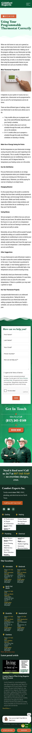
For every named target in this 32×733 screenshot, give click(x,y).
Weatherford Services (22, 620)
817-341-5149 (21, 473)
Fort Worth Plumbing (21, 573)
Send (16, 398)
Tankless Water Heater (8, 541)
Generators (21, 546)
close (29, 714)
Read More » (7, 708)
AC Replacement (9, 519)
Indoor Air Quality (7, 529)
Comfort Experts (7, 4)
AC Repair (7, 521)
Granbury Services (8, 641)
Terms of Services (23, 378)
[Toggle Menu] (28, 4)
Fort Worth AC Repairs (8, 620)
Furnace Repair (22, 519)
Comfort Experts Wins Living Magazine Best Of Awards (16, 677)
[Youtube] (8, 509)
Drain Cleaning (8, 543)
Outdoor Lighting (23, 544)
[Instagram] (13, 509)
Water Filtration (8, 552)
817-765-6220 (8, 570)
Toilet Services (8, 548)
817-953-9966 (8, 617)
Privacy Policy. (9, 380)
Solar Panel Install (21, 538)
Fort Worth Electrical (8, 594)
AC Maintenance (9, 523)
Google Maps (7, 579)
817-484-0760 (8, 592)
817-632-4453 (8, 638)
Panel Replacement (21, 541)
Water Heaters (8, 538)
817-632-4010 (21, 570)
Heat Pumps (21, 523)
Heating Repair (22, 521)
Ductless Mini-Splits (8, 526)
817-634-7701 (21, 617)
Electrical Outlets (23, 548)
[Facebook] (4, 509)
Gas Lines (6, 550)
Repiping (6, 545)
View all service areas (8, 652)
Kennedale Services (8, 573)
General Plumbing (7, 555)
